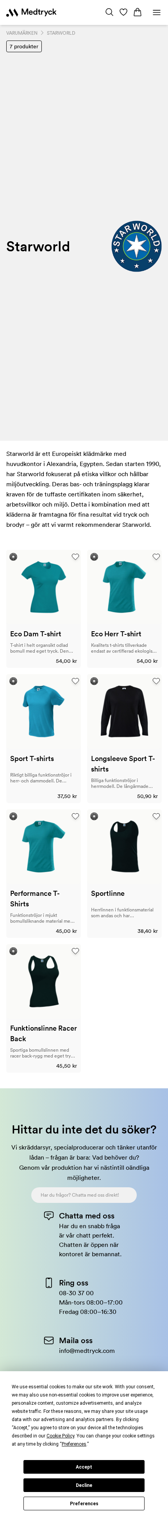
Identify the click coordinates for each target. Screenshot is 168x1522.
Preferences (84, 1503)
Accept (84, 1467)
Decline (84, 1485)
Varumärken (22, 33)
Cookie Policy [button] (60, 1436)
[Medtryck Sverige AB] (31, 12)
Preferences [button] (74, 1444)
